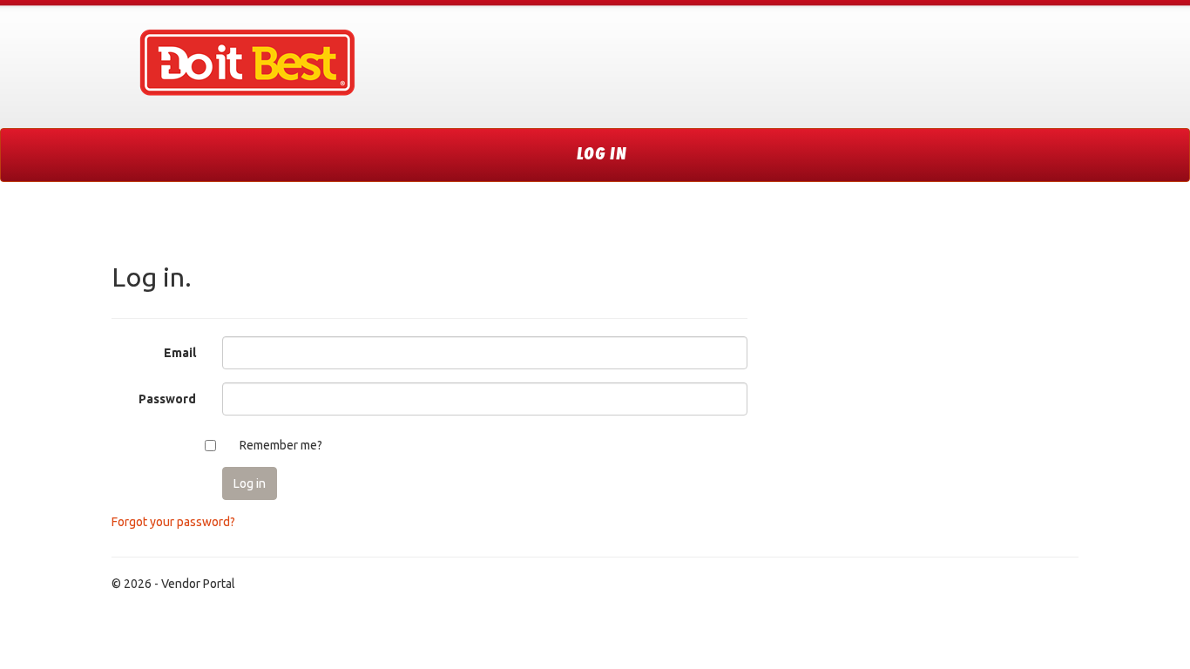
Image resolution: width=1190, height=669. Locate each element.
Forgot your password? (173, 522)
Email (180, 353)
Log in (602, 154)
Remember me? (281, 445)
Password (167, 399)
